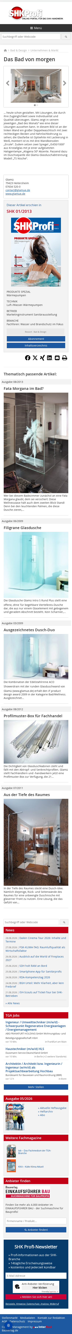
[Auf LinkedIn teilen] (50, 359)
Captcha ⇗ (50, 1291)
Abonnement (36, 339)
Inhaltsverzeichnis (36, 345)
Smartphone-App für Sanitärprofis (34, 971)
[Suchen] (66, 36)
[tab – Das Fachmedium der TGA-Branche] (12, 1152)
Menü (38, 28)
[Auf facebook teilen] (27, 359)
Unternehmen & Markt (44, 50)
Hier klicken (40, 1287)
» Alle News (13, 1003)
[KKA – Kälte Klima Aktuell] (12, 1166)
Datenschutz (17, 1321)
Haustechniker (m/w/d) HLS (25, 1049)
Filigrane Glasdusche (22, 527)
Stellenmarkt (10, 1318)
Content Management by (17, 1327)
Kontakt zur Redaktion (51, 1318)
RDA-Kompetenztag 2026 (28, 977)
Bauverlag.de (10, 1330)
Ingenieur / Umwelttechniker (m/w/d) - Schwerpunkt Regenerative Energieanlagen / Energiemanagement (36, 1026)
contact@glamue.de (18, 190)
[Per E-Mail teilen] (57, 357)
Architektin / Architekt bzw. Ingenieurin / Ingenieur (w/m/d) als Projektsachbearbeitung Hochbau (34, 1067)
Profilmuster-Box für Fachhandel (33, 715)
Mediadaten (27, 1318)
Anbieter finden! (37, 1229)
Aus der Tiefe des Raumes (27, 794)
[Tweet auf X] (35, 359)
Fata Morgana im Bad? (24, 388)
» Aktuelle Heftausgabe (52, 1108)
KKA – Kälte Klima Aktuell (31, 1166)
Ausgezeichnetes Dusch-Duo (29, 629)
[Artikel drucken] (64, 357)
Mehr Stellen (36, 1087)
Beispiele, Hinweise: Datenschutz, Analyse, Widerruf (32, 1303)
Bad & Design (18, 50)
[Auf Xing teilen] (42, 359)
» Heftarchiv (45, 1111)
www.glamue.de (15, 193)
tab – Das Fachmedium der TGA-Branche (34, 1152)
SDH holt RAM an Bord (26, 966)
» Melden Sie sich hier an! (36, 1297)
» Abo (41, 1115)
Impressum (35, 1321)
